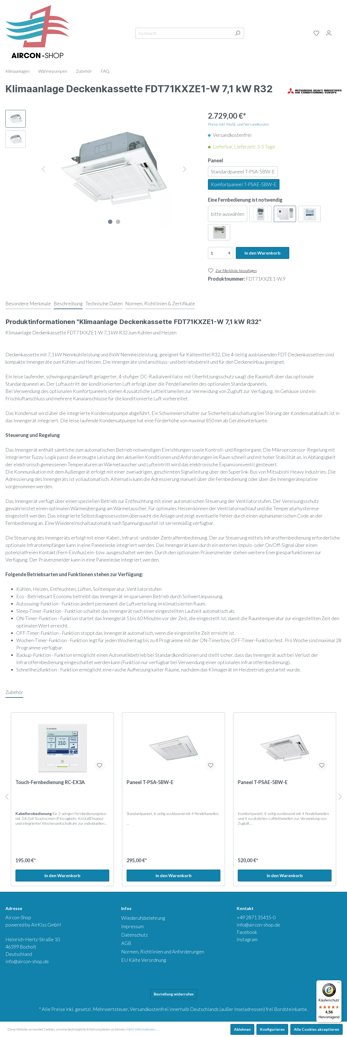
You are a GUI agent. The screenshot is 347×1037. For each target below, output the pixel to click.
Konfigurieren (272, 1029)
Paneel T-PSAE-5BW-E (263, 782)
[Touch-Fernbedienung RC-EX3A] (62, 748)
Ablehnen (242, 1029)
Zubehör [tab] (14, 692)
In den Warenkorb (263, 252)
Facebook (247, 932)
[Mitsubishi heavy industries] (314, 90)
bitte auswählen (227, 214)
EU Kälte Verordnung (143, 960)
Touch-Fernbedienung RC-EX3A (50, 782)
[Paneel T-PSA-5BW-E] (173, 748)
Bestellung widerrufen (174, 994)
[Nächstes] (185, 168)
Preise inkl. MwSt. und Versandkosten (238, 124)
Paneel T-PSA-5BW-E (150, 782)
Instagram (247, 939)
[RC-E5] (219, 232)
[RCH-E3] (260, 214)
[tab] (28, 303)
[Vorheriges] (43, 168)
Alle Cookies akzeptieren (316, 1029)
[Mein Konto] (329, 33)
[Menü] (338, 983)
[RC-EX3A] (309, 214)
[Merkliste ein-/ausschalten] (99, 765)
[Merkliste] (316, 33)
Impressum (132, 926)
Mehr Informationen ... (142, 1029)
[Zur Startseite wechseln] (37, 32)
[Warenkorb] (338, 32)
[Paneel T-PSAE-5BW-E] (285, 748)
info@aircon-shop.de (27, 961)
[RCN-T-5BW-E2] (285, 214)
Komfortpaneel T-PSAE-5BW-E (244, 184)
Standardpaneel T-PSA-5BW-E (243, 172)
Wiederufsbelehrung (143, 918)
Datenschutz (134, 935)
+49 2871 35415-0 (256, 917)
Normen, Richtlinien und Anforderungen (162, 951)
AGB (126, 943)
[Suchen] (237, 33)
